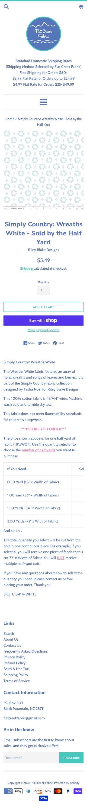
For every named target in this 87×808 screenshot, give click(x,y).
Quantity (43, 282)
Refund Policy (14, 663)
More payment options (44, 330)
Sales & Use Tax (16, 669)
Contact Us (12, 645)
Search (8, 633)
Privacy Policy (14, 657)
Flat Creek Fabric (42, 783)
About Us (11, 639)
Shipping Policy (15, 675)
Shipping (26, 268)
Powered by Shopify (67, 783)
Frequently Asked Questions (25, 651)
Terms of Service (16, 681)
